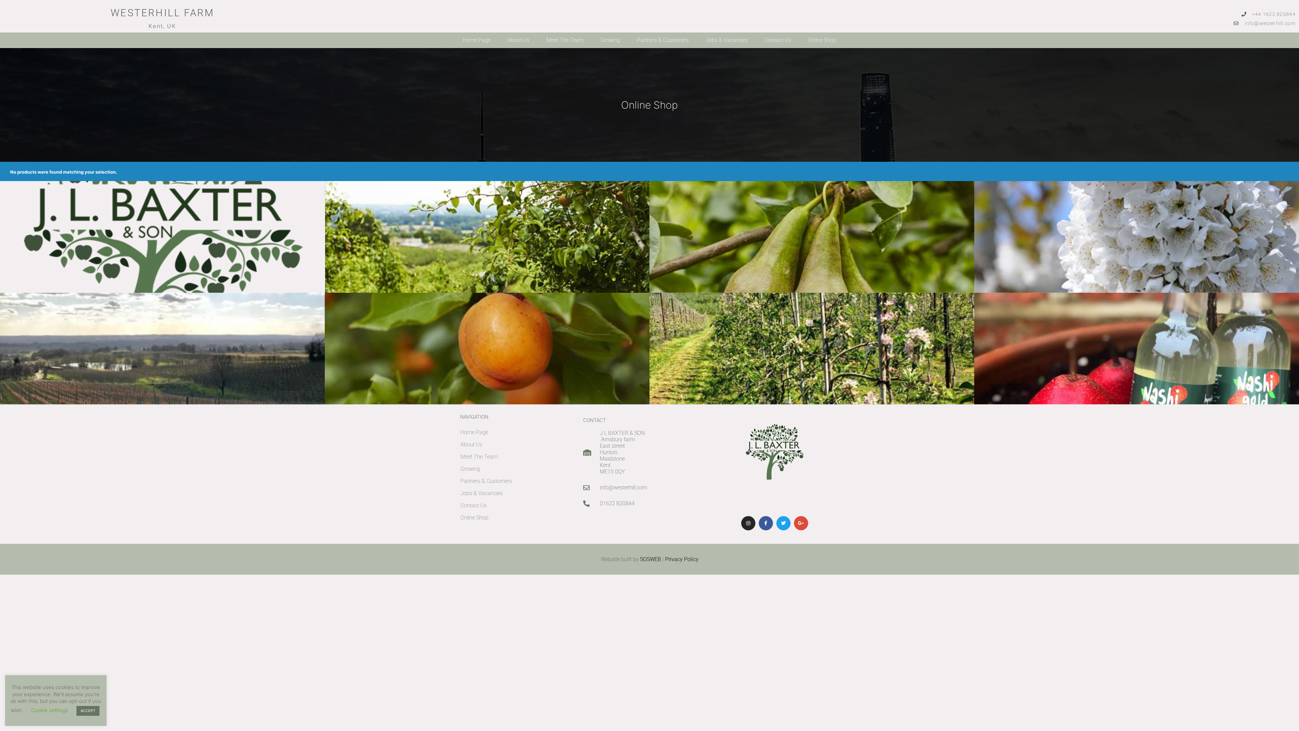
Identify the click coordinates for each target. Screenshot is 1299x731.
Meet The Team (565, 40)
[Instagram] (748, 523)
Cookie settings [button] (49, 710)
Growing (610, 40)
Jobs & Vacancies (727, 40)
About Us (518, 40)
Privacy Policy (682, 559)
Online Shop (822, 40)
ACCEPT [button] (88, 710)
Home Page (477, 40)
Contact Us (778, 40)
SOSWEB (650, 559)
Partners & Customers (663, 40)
